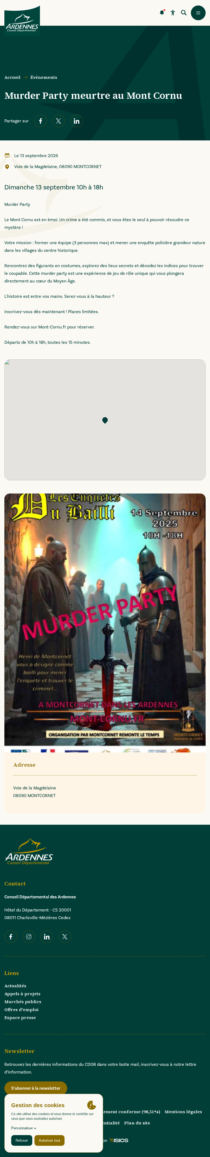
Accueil (12, 77)
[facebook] (40, 121)
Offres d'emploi (21, 1009)
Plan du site (137, 1123)
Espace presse (20, 1017)
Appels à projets (22, 994)
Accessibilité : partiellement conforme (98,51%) (108, 1112)
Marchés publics (22, 1002)
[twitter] (58, 121)
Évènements (43, 77)
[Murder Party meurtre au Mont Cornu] (105, 420)
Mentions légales (183, 1112)
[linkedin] (76, 121)
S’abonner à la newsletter (35, 1088)
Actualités (15, 986)
